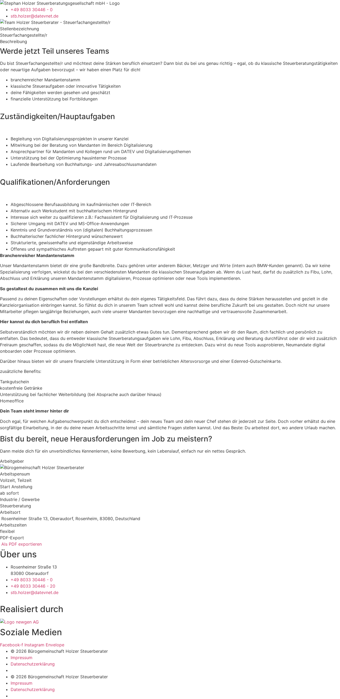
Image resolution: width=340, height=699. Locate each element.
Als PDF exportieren (21, 544)
